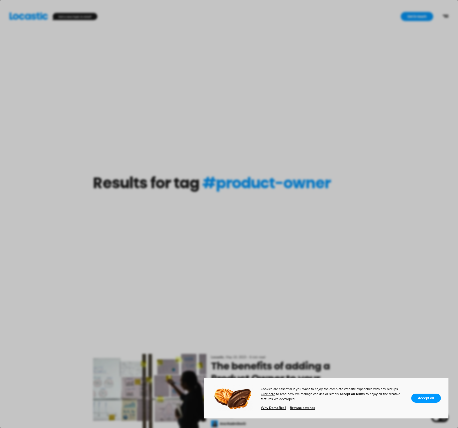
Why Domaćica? (273, 407)
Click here (268, 393)
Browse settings (302, 407)
